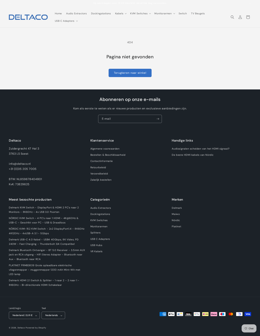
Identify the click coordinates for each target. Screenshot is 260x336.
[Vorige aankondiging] (10, 3)
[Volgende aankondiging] (250, 3)
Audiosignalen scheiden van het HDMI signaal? (200, 148)
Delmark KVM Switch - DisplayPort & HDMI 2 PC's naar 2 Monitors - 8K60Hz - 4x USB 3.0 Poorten (44, 209)
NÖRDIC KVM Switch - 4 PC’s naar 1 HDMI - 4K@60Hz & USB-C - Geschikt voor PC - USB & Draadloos (44, 220)
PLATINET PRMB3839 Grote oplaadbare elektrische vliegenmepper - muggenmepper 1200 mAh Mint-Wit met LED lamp (44, 270)
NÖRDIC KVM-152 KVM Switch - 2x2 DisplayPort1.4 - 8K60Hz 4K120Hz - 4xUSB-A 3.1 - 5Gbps (47, 231)
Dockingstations (100, 213)
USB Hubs (96, 245)
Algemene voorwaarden (105, 148)
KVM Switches (99, 220)
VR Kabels (96, 251)
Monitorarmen (99, 226)
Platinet (176, 226)
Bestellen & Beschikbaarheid (108, 155)
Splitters (95, 232)
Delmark (177, 207)
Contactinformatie (101, 161)
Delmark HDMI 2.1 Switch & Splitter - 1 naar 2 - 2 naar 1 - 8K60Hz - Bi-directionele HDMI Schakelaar (44, 282)
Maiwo (176, 213)
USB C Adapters (100, 238)
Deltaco (21, 328)
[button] (120, 13)
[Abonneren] (158, 119)
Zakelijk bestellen (101, 179)
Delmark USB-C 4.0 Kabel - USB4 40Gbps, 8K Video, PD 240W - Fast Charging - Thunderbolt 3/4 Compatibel (44, 241)
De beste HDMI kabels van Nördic (193, 155)
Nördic (176, 220)
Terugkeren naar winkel (130, 73)
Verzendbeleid (99, 173)
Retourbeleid (98, 167)
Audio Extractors (100, 207)
